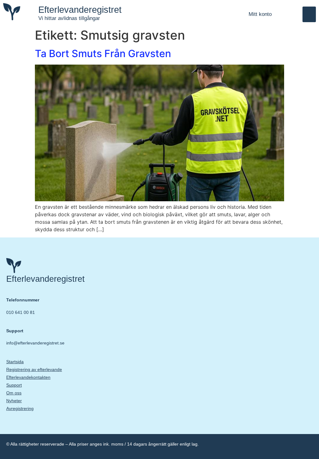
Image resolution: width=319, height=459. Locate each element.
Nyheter (14, 400)
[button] (309, 14)
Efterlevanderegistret (79, 10)
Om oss (13, 392)
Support (14, 385)
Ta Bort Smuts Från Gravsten (103, 53)
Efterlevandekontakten (28, 377)
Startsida (15, 361)
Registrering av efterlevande (34, 369)
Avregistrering (20, 408)
